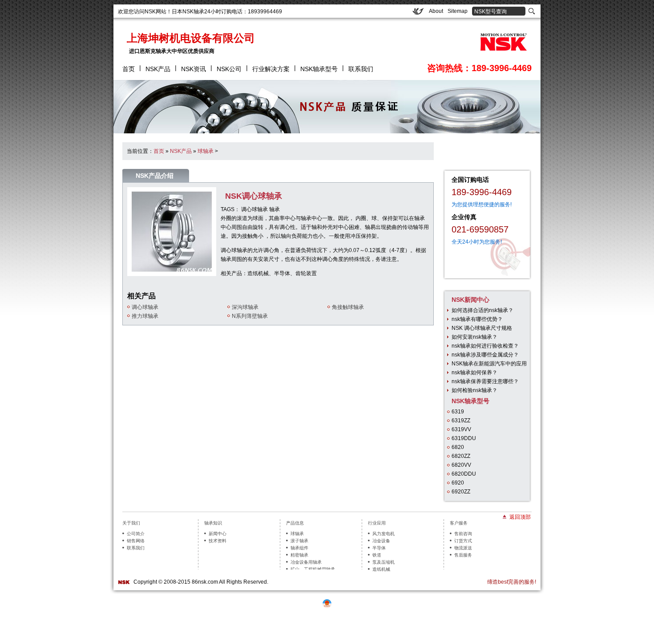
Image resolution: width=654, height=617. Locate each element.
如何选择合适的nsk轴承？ (482, 310)
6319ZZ (461, 420)
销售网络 (136, 540)
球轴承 (206, 151)
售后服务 (463, 555)
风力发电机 (383, 533)
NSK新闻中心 (470, 299)
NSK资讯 (193, 68)
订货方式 (463, 540)
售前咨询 (463, 533)
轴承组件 (299, 547)
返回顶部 (520, 516)
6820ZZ (461, 456)
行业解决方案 (271, 68)
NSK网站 (155, 11)
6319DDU (464, 438)
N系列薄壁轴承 (250, 316)
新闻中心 (217, 533)
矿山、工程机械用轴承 (313, 569)
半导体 (379, 547)
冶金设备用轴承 (306, 562)
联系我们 (360, 68)
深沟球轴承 (245, 307)
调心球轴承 (254, 209)
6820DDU (464, 474)
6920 (458, 483)
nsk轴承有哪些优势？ (477, 319)
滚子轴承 (299, 540)
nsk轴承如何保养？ (474, 372)
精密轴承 (299, 555)
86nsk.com (205, 582)
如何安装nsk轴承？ (474, 337)
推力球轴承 (145, 316)
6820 (458, 447)
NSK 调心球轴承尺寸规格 (482, 328)
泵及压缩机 (383, 562)
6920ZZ (461, 492)
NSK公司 (229, 68)
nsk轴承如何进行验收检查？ (485, 346)
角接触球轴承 (348, 307)
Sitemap (458, 11)
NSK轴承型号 (319, 68)
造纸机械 (381, 569)
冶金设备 (381, 540)
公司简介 (136, 533)
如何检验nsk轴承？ (474, 390)
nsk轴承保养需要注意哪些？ (485, 381)
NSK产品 (157, 68)
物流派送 (463, 547)
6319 (458, 412)
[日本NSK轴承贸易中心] (501, 42)
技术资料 (217, 540)
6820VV (461, 465)
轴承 (274, 209)
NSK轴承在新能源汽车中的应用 (489, 364)
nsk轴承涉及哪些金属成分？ (485, 355)
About (436, 11)
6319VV (461, 429)
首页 (128, 68)
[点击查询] (532, 11)
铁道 (376, 555)
